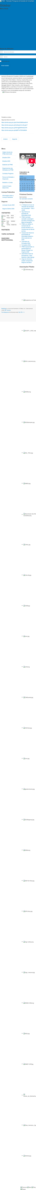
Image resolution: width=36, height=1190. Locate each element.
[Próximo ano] (21, 176)
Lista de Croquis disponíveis (9, 44)
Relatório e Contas (7, 40)
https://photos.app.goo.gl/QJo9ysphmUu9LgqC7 (15, 125)
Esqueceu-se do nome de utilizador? (10, 70)
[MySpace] (32, 149)
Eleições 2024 (5, 16)
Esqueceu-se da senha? (6, 72)
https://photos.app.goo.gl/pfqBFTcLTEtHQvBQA (14, 130)
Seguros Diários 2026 (8, 208)
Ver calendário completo (26, 199)
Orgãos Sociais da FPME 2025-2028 (11, 12)
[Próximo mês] (22, 176)
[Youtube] (25, 149)
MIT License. (8, 310)
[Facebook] (21, 149)
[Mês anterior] (20, 176)
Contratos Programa (7, 32)
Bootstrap (4, 308)
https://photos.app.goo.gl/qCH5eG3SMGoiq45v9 (15, 122)
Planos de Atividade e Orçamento (11, 36)
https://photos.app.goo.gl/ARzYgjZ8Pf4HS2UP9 (14, 127)
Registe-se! (3, 69)
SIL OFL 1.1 (21, 312)
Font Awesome (5, 312)
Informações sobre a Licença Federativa (8, 196)
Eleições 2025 (5, 20)
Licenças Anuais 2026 (8, 205)
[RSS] (28, 149)
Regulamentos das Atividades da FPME (12, 28)
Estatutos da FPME (7, 24)
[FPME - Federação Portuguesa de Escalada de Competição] (17, 1)
